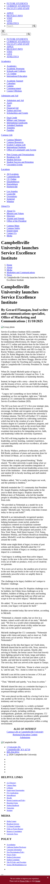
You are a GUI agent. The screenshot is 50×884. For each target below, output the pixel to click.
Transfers (11, 128)
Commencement (14, 88)
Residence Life (13, 157)
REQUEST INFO (15, 16)
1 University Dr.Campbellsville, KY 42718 (18, 748)
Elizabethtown (13, 181)
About (9, 267)
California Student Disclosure (16, 847)
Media (9, 236)
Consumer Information (14, 850)
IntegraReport (11, 795)
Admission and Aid (15, 100)
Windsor (10, 201)
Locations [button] (5, 169)
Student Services (14, 159)
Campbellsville (13, 176)
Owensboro (12, 196)
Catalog (10, 86)
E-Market (10, 788)
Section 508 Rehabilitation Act (17, 865)
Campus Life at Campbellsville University (25, 732)
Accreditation (11, 845)
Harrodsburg (12, 184)
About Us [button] (5, 206)
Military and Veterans (16, 120)
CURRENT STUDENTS (18, 6)
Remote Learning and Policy (16, 800)
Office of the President (16, 221)
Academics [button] (6, 61)
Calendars (11, 83)
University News (12, 834)
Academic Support (15, 81)
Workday (10, 810)
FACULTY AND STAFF (18, 8)
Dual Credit (12, 118)
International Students (16, 147)
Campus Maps (13, 226)
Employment (12, 231)
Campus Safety (13, 228)
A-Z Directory (11, 783)
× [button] (48, 877)
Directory (11, 216)
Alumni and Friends (15, 218)
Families (10, 130)
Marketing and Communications (21, 272)
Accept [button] (37, 881)
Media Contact (11, 821)
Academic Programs (15, 68)
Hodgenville (12, 186)
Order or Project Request (15, 829)
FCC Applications (12, 793)
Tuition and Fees (14, 110)
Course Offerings (14, 91)
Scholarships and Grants (17, 113)
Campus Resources (15, 142)
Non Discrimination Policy (15, 852)
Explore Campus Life (16, 145)
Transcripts (10, 808)
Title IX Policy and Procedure (16, 862)
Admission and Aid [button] (9, 95)
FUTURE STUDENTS (17, 3)
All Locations (13, 174)
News (9, 275)
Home (9, 265)
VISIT (9, 18)
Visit (9, 105)
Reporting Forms (12, 803)
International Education (17, 76)
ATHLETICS (13, 23)
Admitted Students (15, 125)
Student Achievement (14, 857)
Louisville (11, 194)
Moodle (9, 798)
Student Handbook (13, 805)
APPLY (10, 13)
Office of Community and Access (21, 150)
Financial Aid (12, 108)
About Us (11, 211)
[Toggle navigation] (3, 31)
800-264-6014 (13, 752)
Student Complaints (13, 860)
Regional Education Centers (25, 734)
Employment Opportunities (15, 790)
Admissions (25, 737)
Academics (11, 66)
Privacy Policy (11, 855)
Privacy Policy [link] (25, 881)
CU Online (11, 73)
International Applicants (17, 123)
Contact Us (12, 233)
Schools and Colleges (16, 71)
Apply (9, 103)
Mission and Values (15, 213)
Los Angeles (12, 191)
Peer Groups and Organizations (20, 154)
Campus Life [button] (6, 135)
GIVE (9, 21)
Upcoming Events (14, 164)
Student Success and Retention (20, 162)
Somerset (11, 199)
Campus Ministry (14, 140)
